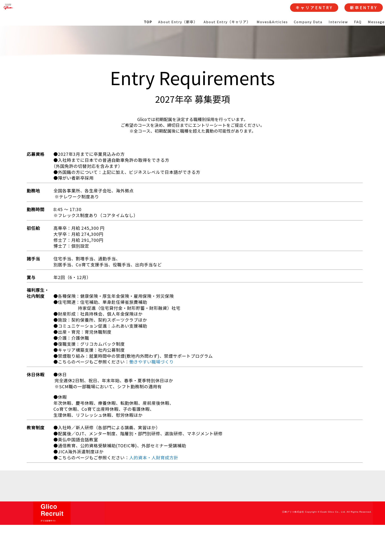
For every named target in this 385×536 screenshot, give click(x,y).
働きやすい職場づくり (151, 362)
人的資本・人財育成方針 (153, 457)
